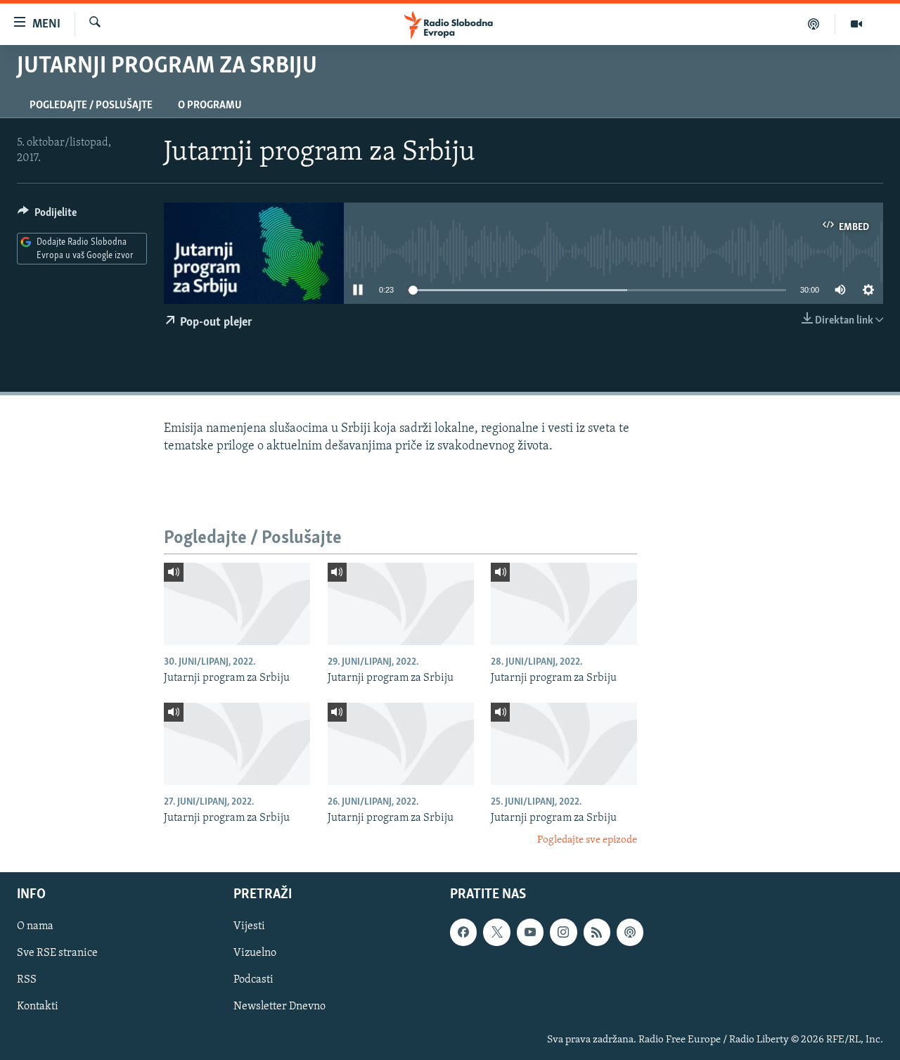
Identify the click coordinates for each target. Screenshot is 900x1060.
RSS (27, 979)
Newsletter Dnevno (279, 1006)
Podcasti (253, 979)
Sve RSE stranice (57, 953)
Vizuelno (254, 953)
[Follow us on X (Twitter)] (496, 932)
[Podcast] (813, 24)
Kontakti (37, 1006)
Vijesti (249, 926)
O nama (35, 926)
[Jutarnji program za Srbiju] (237, 604)
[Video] (856, 24)
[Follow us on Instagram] (563, 932)
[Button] (47, 216)
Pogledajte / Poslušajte (91, 105)
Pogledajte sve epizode (587, 840)
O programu (210, 105)
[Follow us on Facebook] (463, 932)
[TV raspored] (630, 932)
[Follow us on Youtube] (530, 932)
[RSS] (597, 932)
